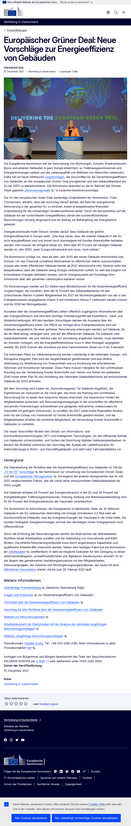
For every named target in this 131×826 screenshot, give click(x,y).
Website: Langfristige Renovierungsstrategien (33, 636)
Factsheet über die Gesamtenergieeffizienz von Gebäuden (42, 602)
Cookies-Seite (97, 804)
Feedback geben (48, 704)
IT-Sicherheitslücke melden (19, 777)
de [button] (108, 12)
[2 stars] (9, 703)
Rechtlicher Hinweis (48, 784)
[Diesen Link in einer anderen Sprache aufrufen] (52, 190)
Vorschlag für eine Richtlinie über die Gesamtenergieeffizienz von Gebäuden (53, 609)
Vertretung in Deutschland (21, 684)
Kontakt (95, 771)
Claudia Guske (33, 643)
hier (29, 647)
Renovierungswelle (37, 190)
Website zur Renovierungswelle (24, 617)
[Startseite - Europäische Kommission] (13, 11)
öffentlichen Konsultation (20, 569)
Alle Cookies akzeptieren (31, 818)
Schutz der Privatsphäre (18, 784)
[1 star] (6, 703)
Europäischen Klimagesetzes (34, 476)
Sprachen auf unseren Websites (58, 777)
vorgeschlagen (54, 177)
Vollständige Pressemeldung (22, 587)
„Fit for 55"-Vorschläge (19, 472)
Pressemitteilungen (17, 30)
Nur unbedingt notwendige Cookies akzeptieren (86, 818)
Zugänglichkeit (73, 784)
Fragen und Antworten (18, 595)
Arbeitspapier (17, 551)
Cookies (87, 777)
